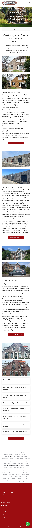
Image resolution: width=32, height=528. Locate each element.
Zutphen (16, 481)
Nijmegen (7, 469)
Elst (10, 472)
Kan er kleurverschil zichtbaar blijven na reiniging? (14, 388)
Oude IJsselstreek (22, 471)
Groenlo (15, 471)
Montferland (21, 465)
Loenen (7, 452)
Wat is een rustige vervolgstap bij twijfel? (15, 431)
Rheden (5, 474)
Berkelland (7, 456)
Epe (15, 461)
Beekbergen (24, 451)
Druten (18, 460)
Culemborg (27, 458)
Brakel (14, 480)
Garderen (23, 452)
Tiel (5, 476)
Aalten (12, 451)
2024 (11, 524)
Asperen (21, 476)
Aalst (10, 480)
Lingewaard (20, 463)
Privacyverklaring (14, 526)
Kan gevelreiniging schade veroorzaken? (15, 403)
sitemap (7, 526)
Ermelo (19, 461)
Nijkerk (10, 467)
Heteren (14, 472)
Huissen (27, 463)
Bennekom (6, 461)
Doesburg (6, 460)
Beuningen (24, 456)
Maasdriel (14, 465)
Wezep (25, 469)
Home (4, 29)
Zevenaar (10, 481)
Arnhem (12, 452)
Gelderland (6, 451)
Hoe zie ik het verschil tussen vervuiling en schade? (15, 381)
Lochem (5, 465)
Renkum (28, 472)
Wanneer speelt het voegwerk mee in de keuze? (15, 396)
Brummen (17, 458)
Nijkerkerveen (23, 467)
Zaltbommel (20, 480)
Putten (23, 472)
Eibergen (13, 456)
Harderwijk (24, 461)
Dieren (9, 474)
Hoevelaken (16, 467)
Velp (13, 474)
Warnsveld (21, 481)
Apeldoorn (17, 451)
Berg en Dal (24, 454)
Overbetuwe (5, 472)
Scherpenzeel (25, 474)
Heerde (9, 463)
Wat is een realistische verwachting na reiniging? (14, 425)
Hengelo (11, 458)
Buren (21, 458)
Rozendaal (18, 474)
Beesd (25, 476)
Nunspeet (12, 469)
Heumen (14, 463)
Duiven (23, 460)
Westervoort (20, 478)
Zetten (19, 472)
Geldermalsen (6, 478)
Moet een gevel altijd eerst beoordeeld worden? (14, 417)
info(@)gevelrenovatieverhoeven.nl (10, 494)
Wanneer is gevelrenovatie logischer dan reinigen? (15, 409)
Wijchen (26, 478)
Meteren (13, 478)
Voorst (8, 476)
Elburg (11, 461)
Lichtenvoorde (8, 471)
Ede (27, 460)
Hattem (4, 463)
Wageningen (14, 476)
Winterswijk (5, 480)
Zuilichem (26, 480)
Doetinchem (13, 460)
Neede (18, 456)
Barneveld (17, 452)
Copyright (5, 524)
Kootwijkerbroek (8, 454)
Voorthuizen (17, 454)
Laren (9, 465)
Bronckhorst (5, 458)
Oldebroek (19, 469)
